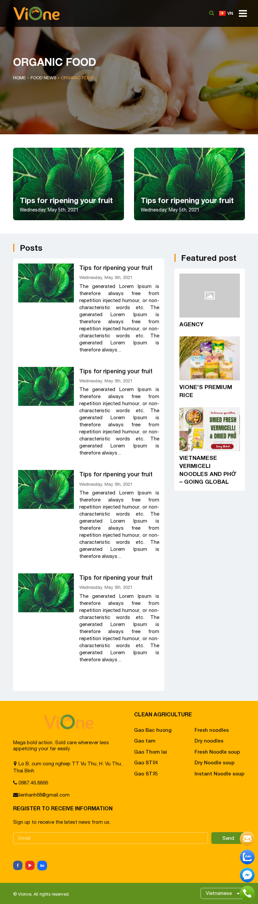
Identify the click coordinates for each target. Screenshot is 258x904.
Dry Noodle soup (214, 762)
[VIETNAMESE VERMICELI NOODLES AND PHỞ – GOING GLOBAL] (209, 429)
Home (19, 77)
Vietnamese (219, 893)
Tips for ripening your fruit (116, 267)
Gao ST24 (146, 762)
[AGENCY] (209, 296)
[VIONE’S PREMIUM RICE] (209, 358)
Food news (43, 77)
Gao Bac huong (153, 730)
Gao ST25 (146, 773)
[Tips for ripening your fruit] (46, 283)
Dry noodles (209, 741)
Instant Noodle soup (219, 773)
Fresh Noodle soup (217, 752)
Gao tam (145, 741)
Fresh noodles (212, 730)
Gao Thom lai (150, 752)
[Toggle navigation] (241, 15)
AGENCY (191, 324)
